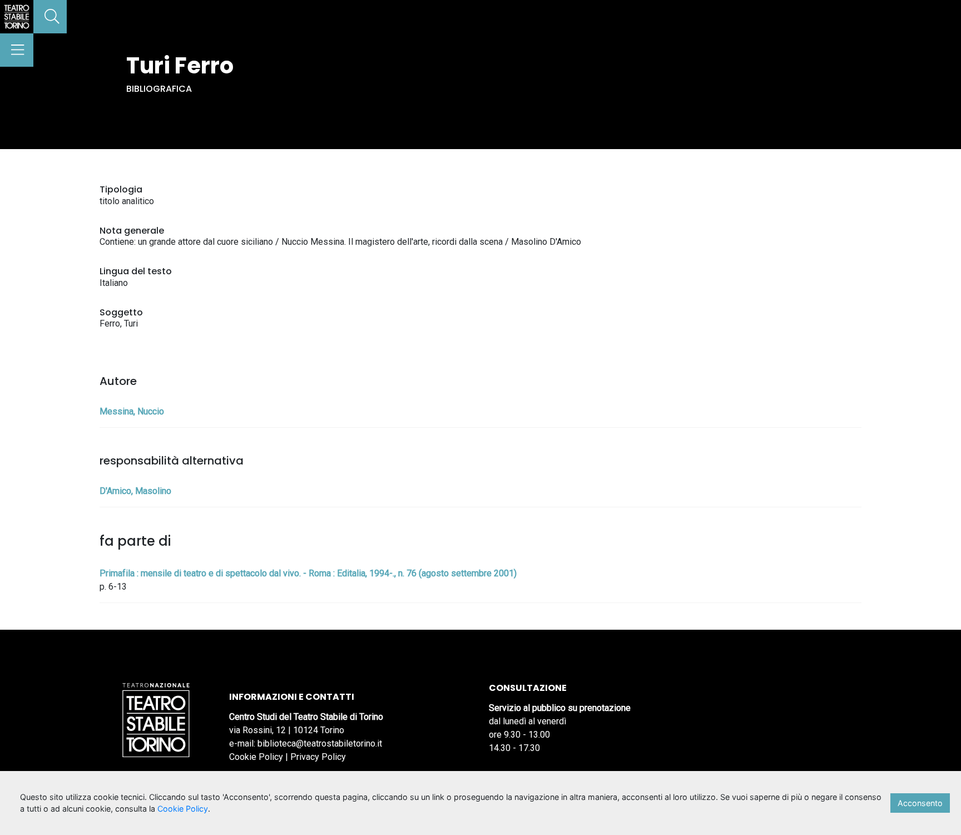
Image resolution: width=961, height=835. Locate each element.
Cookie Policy (256, 757)
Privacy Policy (318, 757)
